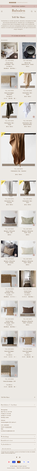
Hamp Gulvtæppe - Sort (9, 352)
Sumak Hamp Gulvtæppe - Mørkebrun (27, 292)
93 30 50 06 (8, 427)
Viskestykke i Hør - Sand (27, 93)
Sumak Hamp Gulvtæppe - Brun (9, 292)
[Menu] (2, 11)
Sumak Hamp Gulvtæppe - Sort (9, 63)
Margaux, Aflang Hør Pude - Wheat (27, 261)
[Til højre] (35, 6)
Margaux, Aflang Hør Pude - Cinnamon (27, 322)
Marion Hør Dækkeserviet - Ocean (28, 63)
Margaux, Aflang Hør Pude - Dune (27, 231)
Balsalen (16, 466)
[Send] (35, 448)
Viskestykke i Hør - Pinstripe (9, 201)
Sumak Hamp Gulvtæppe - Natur (9, 322)
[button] (31, 11)
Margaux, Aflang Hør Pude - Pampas (9, 261)
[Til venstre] (2, 6)
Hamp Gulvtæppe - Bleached (9, 93)
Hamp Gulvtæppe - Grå (9, 381)
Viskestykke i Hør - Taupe (9, 123)
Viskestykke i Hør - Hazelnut (18, 171)
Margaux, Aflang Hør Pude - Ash (9, 231)
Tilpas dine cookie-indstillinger (23, 467)
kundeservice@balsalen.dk (8, 431)
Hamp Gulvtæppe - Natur (28, 352)
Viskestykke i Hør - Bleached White (27, 123)
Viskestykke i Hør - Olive (27, 201)
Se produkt (15, 57)
